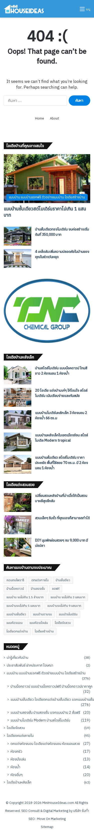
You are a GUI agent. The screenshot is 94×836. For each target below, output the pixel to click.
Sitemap (47, 827)
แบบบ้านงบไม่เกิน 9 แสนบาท (64, 606)
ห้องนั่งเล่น (18, 759)
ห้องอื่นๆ (17, 774)
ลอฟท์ (55, 588)
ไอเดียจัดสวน (63, 623)
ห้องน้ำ (15, 766)
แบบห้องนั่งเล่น (39, 623)
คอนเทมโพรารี (15, 580)
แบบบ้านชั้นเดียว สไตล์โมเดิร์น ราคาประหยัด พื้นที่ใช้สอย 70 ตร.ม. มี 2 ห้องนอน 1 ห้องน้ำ (61, 462)
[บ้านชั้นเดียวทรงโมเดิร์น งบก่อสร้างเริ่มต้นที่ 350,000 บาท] (17, 236)
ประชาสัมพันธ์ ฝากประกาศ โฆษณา (30, 665)
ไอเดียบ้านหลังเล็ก (19, 782)
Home (39, 118)
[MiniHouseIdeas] (24, 9)
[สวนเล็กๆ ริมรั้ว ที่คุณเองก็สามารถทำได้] (17, 524)
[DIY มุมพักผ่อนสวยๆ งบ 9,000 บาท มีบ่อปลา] (17, 547)
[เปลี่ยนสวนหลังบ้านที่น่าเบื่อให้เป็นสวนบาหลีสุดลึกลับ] (17, 502)
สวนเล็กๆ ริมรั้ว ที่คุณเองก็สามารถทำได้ (62, 518)
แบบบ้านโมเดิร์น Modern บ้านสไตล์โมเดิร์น (40, 720)
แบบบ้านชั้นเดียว (16, 614)
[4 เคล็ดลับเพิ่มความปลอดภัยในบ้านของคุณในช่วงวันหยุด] (17, 258)
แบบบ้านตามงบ (42, 614)
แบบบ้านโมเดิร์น (68, 614)
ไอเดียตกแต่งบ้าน (17, 631)
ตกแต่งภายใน (40, 580)
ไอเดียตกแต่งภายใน (20, 735)
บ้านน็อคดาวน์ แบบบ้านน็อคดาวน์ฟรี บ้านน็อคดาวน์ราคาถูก (51, 686)
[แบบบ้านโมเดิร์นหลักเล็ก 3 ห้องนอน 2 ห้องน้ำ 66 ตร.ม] (17, 419)
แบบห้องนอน (15, 623)
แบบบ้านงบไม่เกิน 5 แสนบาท (23, 606)
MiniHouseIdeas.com (58, 803)
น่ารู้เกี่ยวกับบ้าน (17, 657)
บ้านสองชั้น (38, 588)
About (54, 118)
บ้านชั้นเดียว (63, 580)
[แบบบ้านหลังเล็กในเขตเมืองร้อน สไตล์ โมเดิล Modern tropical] (17, 442)
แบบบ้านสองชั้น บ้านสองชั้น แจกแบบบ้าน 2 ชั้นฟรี (45, 712)
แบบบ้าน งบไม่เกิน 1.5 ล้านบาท (25, 597)
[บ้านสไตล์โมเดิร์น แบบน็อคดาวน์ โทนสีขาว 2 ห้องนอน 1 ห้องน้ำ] (17, 375)
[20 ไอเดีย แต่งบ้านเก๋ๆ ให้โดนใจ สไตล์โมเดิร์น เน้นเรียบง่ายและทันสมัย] (17, 397)
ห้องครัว (16, 751)
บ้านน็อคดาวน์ (15, 588)
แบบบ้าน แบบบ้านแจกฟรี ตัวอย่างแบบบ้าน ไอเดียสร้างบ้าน (46, 673)
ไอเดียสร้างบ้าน (44, 631)
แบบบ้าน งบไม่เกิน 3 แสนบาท (68, 597)
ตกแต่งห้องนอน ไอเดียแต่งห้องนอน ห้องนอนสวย (45, 743)
